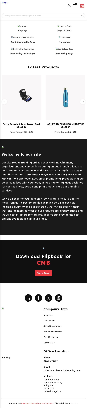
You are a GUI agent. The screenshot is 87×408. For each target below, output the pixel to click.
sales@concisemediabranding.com (62, 370)
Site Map (6, 357)
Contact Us (49, 342)
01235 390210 (51, 361)
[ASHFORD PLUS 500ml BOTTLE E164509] (65, 97)
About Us (48, 315)
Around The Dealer (53, 331)
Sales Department (52, 326)
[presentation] (4, 102)
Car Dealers (49, 320)
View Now (43, 273)
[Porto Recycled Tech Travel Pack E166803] (21, 97)
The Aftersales (51, 337)
